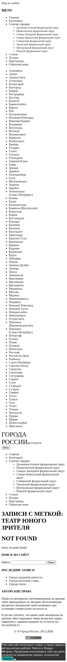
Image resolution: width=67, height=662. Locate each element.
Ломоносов (16, 275)
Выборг (14, 144)
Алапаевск (16, 70)
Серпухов (15, 369)
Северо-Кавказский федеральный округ (38, 37)
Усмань (13, 409)
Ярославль (15, 426)
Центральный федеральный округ (35, 47)
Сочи (12, 382)
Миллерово (16, 282)
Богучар (14, 97)
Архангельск (17, 77)
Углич (13, 406)
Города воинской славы (24, 580)
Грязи (12, 164)
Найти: (5, 562)
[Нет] (14, 659)
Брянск (13, 107)
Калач (12, 201)
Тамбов (13, 392)
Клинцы (14, 221)
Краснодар (16, 235)
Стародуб (15, 385)
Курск (13, 255)
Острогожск (16, 318)
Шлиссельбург (18, 422)
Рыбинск (14, 359)
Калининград (17, 204)
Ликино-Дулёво (19, 265)
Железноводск (18, 181)
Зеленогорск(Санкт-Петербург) (21, 193)
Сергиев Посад (18, 365)
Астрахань (15, 80)
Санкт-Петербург (20, 362)
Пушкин (14, 345)
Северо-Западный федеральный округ (37, 34)
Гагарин (14, 147)
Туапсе (13, 399)
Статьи (13, 54)
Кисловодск (16, 218)
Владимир (15, 124)
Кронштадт (16, 241)
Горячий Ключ (18, 161)
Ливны (13, 261)
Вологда (14, 131)
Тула (12, 402)
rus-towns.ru (40, 608)
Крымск (14, 245)
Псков (13, 342)
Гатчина (14, 154)
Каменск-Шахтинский (23, 208)
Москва (14, 292)
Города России (21, 438)
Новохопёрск (17, 315)
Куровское (15, 251)
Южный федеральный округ (32, 51)
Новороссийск (18, 312)
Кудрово (14, 248)
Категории (16, 20)
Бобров (13, 90)
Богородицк (16, 94)
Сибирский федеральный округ (34, 41)
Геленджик (16, 157)
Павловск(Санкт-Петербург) (21, 330)
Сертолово (16, 372)
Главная (14, 17)
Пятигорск (16, 349)
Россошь (14, 352)
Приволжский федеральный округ (35, 31)
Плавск (13, 338)
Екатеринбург (18, 174)
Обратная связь (18, 64)
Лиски (13, 271)
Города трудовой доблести (25, 577)
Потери (13, 57)
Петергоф (15, 335)
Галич (13, 151)
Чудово (13, 416)
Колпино (14, 228)
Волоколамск (17, 134)
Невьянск (15, 302)
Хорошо (7, 658)
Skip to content (10, 3)
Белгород (15, 87)
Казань (13, 198)
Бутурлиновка (18, 114)
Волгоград (15, 127)
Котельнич (16, 231)
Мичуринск (16, 285)
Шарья (13, 419)
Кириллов (15, 211)
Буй (11, 111)
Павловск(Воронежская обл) (21, 324)
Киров (13, 214)
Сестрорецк (16, 375)
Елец (12, 178)
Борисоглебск (17, 104)
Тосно (13, 395)
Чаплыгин (15, 412)
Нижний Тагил (18, 308)
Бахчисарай (16, 84)
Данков (13, 168)
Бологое (14, 100)
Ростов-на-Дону (19, 355)
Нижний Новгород (21, 305)
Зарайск (14, 188)
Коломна (14, 225)
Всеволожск (16, 141)
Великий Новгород (21, 117)
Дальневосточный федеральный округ (37, 27)
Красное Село (18, 238)
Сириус (14, 379)
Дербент (14, 171)
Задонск (14, 184)
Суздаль (14, 389)
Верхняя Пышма (19, 121)
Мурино (14, 295)
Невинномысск (18, 298)
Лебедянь (15, 258)
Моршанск (16, 288)
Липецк (14, 268)
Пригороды (16, 61)
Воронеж (14, 137)
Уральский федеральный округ (33, 44)
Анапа (13, 74)
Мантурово (16, 278)
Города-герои (17, 584)
